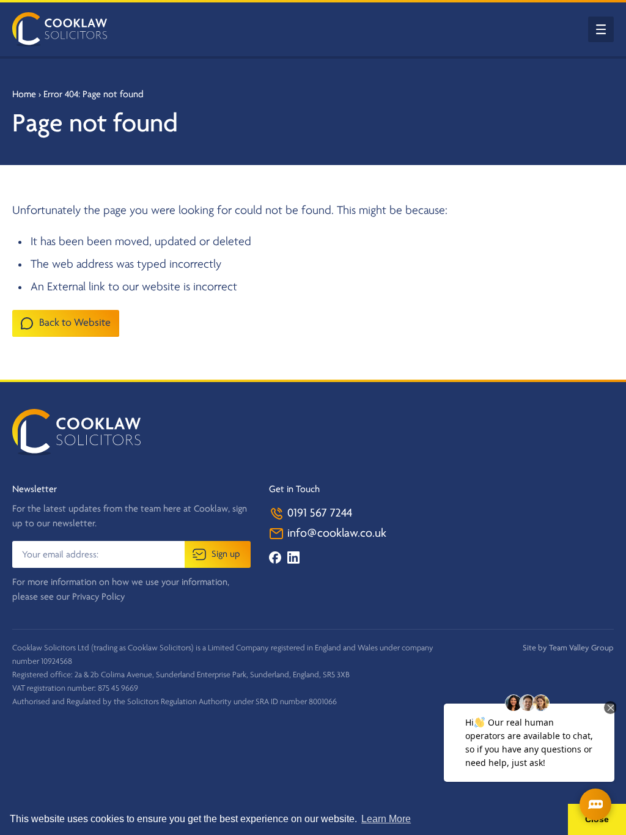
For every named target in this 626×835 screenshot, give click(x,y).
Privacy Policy (98, 597)
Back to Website (75, 323)
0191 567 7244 (318, 513)
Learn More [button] (386, 819)
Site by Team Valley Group (568, 648)
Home (24, 95)
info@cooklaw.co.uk (335, 534)
